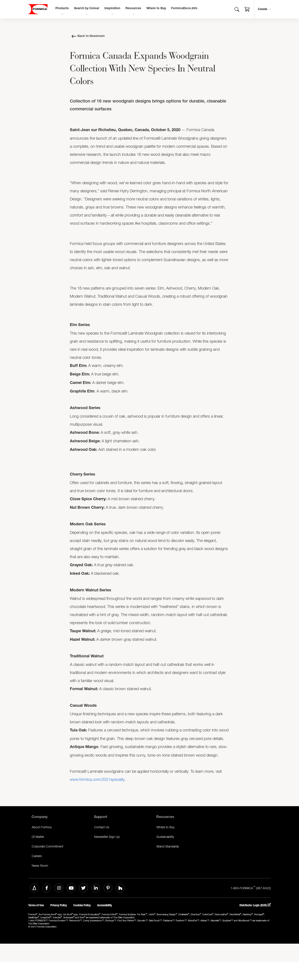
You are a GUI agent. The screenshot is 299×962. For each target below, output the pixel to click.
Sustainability (165, 837)
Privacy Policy (58, 905)
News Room (40, 865)
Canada (262, 9)
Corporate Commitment (47, 846)
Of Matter (38, 837)
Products (62, 8)
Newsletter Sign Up (107, 837)
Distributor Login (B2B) (253, 905)
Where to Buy (156, 8)
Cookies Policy (82, 905)
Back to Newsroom (91, 36)
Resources (133, 8)
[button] (247, 10)
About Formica (41, 827)
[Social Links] (34, 888)
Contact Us (101, 827)
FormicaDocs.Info (184, 8)
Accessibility (104, 905)
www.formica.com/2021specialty (97, 779)
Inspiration (112, 8)
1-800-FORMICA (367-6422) (250, 888)
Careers (37, 856)
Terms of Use (36, 905)
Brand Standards (168, 846)
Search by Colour (86, 8)
